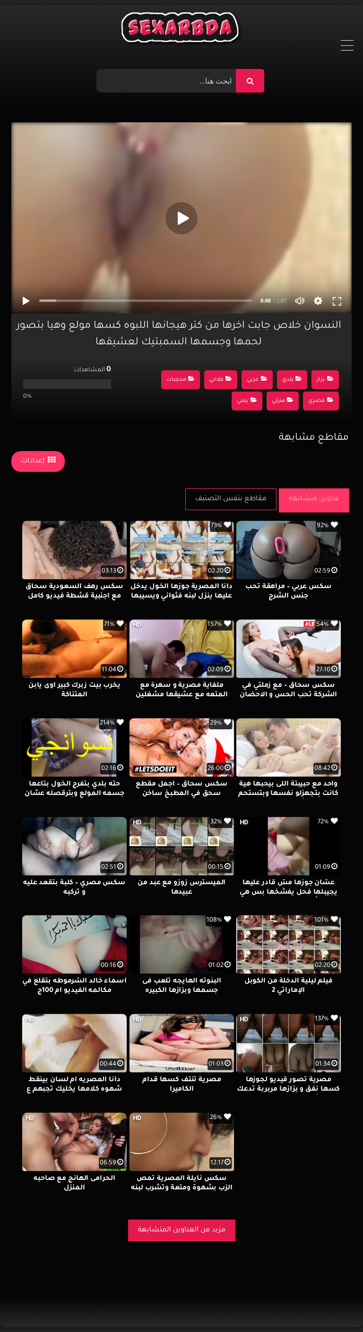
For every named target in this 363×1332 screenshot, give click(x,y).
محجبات (176, 380)
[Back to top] (333, 1304)
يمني (242, 401)
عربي (253, 380)
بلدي (288, 380)
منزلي (278, 401)
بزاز (321, 380)
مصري (316, 401)
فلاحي (216, 380)
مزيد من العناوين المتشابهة (181, 1230)
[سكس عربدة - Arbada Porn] (181, 30)
